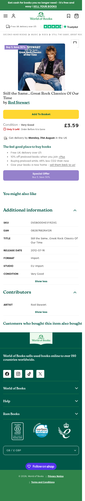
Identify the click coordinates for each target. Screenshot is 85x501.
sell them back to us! (62, 164)
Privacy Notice (56, 476)
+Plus (62, 156)
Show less (41, 281)
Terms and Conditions (43, 482)
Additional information (27, 210)
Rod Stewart (19, 103)
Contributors (17, 292)
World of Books (36, 476)
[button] (5, 16)
